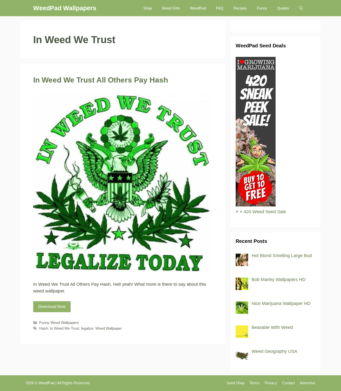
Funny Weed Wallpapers (59, 322)
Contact (288, 383)
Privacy (271, 383)
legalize (87, 328)
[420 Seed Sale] (256, 204)
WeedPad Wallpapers (64, 7)
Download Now (52, 306)
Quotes (283, 8)
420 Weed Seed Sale (265, 211)
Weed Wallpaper (108, 328)
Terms (254, 383)
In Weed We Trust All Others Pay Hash (100, 80)
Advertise (307, 383)
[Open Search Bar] (301, 8)
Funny (262, 8)
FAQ (219, 8)
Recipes (240, 8)
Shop (147, 8)
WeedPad (198, 8)
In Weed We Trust (64, 328)
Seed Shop (235, 383)
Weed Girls (171, 8)
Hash (43, 328)
